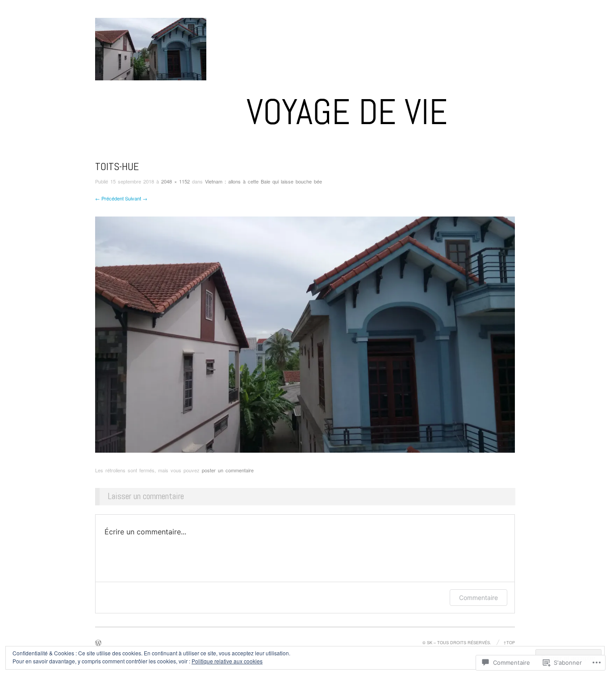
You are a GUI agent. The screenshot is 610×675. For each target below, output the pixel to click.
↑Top (509, 642)
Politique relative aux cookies (227, 661)
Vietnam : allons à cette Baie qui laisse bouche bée (263, 181)
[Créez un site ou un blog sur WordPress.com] (98, 643)
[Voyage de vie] (305, 115)
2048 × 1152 (175, 181)
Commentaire (478, 597)
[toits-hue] (305, 334)
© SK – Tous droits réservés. (456, 642)
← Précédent (109, 198)
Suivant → (136, 198)
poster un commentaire (228, 470)
